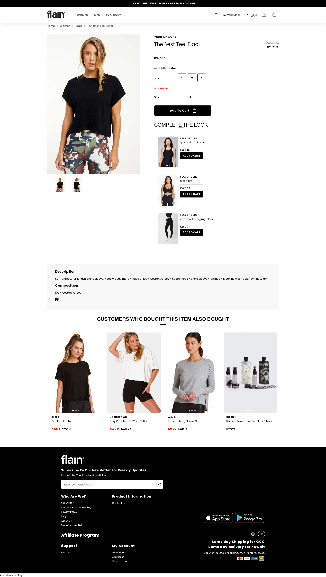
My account (119, 552)
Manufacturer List (71, 525)
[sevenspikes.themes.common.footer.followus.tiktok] (261, 534)
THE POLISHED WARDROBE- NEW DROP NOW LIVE (163, 3)
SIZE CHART (67, 503)
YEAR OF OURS (165, 36)
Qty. (157, 96)
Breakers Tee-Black (63, 421)
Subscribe (159, 484)
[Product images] (168, 152)
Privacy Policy (69, 512)
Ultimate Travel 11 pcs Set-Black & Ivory (249, 421)
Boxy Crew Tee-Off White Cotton (129, 421)
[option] (163, 3)
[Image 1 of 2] (168, 152)
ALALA (55, 417)
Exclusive (113, 15)
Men (97, 15)
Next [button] (277, 3)
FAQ (63, 516)
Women (82, 15)
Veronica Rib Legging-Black (196, 219)
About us (66, 520)
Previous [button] (48, 3)
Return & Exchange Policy (76, 507)
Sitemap (66, 552)
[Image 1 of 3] (76, 372)
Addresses (118, 557)
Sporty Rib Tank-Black (193, 142)
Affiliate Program (80, 535)
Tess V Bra (186, 181)
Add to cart (179, 110)
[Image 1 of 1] (168, 190)
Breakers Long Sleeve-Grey (184, 421)
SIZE (157, 78)
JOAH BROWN (118, 417)
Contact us (118, 503)
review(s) (272, 46)
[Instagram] (253, 534)
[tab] (167, 165)
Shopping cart (274, 15)
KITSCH (231, 417)
